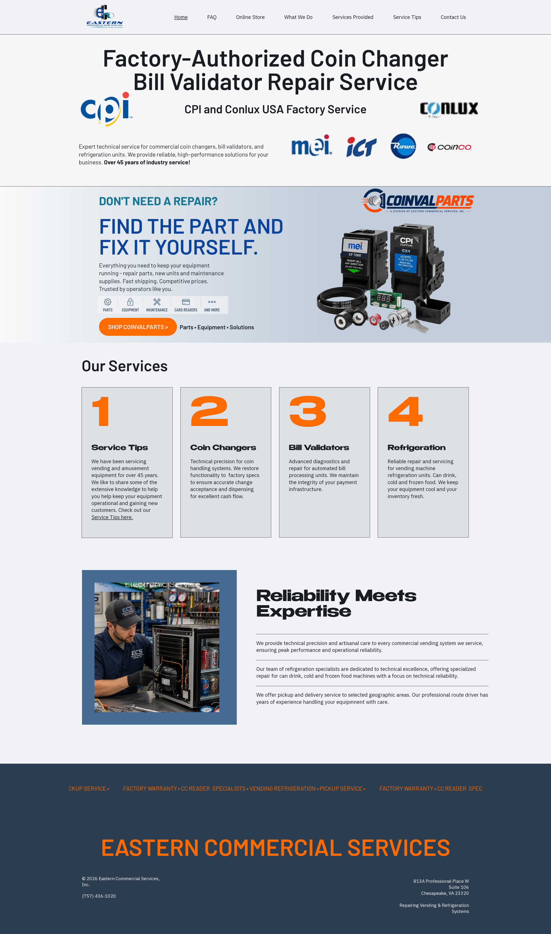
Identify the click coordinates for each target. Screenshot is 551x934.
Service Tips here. (112, 517)
